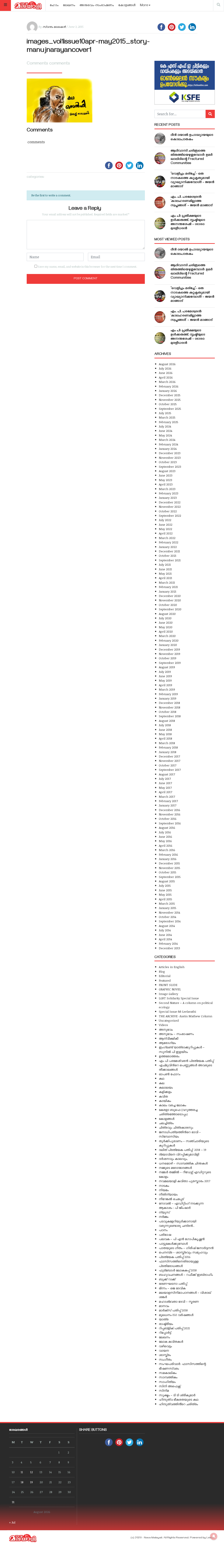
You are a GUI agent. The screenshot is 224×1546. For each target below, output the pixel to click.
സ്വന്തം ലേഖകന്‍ (54, 27)
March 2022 (167, 538)
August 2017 (167, 774)
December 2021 (169, 551)
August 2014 (167, 926)
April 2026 (166, 377)
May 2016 (165, 841)
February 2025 (168, 422)
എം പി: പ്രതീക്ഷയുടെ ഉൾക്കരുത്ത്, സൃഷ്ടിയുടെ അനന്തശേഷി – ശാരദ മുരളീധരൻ (188, 222)
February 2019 (168, 694)
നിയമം (164, 1190)
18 (22, 1482)
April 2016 (165, 845)
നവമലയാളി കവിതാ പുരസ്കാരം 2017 (184, 1181)
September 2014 (169, 921)
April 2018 (165, 738)
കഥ (161, 1078)
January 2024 (168, 449)
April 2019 (165, 685)
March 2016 (167, 850)
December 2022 (169, 502)
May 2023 (165, 480)
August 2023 (167, 471)
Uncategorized (169, 1020)
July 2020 (165, 618)
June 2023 (165, 475)
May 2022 (165, 529)
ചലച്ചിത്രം (166, 1123)
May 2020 (165, 627)
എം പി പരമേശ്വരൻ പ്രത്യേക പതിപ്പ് (186, 1061)
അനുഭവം (166, 1029)
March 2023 (167, 489)
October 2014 (167, 917)
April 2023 (166, 484)
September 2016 (170, 823)
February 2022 (168, 542)
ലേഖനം (69, 5)
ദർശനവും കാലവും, (173, 1159)
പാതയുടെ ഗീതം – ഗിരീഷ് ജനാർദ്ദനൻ (186, 1248)
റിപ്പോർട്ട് (165, 1332)
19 (31, 1482)
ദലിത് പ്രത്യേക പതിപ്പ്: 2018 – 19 (182, 1150)
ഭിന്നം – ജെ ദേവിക (172, 1288)
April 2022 (166, 533)
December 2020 (170, 596)
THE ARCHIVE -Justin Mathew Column (185, 1016)
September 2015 (170, 877)
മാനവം (164, 1306)
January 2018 (167, 752)
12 (31, 1472)
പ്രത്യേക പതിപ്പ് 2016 (175, 1257)
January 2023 (168, 498)
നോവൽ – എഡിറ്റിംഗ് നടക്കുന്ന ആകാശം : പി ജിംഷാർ (181, 1205)
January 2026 (168, 391)
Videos (163, 1025)
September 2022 (170, 515)
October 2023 (168, 462)
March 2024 (167, 440)
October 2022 (168, 511)
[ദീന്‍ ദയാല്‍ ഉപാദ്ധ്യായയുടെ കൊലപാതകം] (159, 139)
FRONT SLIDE (168, 985)
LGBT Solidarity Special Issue (179, 998)
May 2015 (165, 894)
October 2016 (168, 819)
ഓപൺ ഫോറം (169, 1074)
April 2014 (165, 939)
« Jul (12, 1522)
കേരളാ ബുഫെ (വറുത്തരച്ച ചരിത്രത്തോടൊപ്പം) (178, 1112)
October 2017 (167, 765)
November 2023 (170, 457)
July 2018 (165, 725)
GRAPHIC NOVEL (170, 989)
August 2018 (167, 721)
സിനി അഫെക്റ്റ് (169, 1386)
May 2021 (165, 573)
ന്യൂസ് (164, 1212)
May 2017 (165, 787)
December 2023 (169, 453)
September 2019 (170, 663)
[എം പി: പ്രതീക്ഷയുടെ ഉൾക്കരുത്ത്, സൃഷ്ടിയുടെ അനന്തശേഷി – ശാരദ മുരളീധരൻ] (159, 223)
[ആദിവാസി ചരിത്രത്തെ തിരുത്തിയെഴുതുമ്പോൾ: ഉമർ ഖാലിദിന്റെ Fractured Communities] (159, 158)
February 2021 (168, 587)
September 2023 (170, 466)
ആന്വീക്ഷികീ (168, 1038)
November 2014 (169, 912)
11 (22, 1472)
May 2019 (165, 680)
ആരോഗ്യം (167, 1043)
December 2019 (169, 649)
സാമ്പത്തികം (168, 1377)
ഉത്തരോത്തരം (169, 1056)
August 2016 (167, 827)
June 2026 (166, 373)
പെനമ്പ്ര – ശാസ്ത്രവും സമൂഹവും (183, 1252)
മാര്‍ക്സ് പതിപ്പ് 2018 (173, 1310)
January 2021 (167, 591)
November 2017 (169, 761)
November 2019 (169, 654)
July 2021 (165, 564)
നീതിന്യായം (168, 1194)
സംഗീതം (165, 1359)
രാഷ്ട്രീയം (166, 1324)
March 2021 (167, 582)
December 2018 (169, 703)
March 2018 (167, 743)
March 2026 (167, 382)
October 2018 (167, 712)
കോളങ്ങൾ (127, 5)
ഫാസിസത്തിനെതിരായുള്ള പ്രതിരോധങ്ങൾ (178, 1263)
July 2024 (165, 426)
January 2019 (167, 698)
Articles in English (171, 967)
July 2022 (165, 520)
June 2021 (165, 569)
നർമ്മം (163, 1216)
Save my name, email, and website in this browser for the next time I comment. (87, 267)
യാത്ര (163, 1319)
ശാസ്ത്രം (165, 1355)
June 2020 (166, 622)
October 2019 (167, 658)
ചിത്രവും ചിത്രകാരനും (176, 1127)
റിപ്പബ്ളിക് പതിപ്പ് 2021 (174, 1328)
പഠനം (163, 1230)
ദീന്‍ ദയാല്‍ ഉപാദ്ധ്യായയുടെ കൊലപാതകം (192, 137)
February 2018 (168, 747)
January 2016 (168, 859)
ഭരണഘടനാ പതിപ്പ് (173, 1283)
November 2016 (169, 814)
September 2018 (170, 716)
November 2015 (169, 868)
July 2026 (165, 368)
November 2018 (169, 707)
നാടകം (164, 1185)
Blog (162, 971)
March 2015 (167, 903)
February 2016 (168, 854)
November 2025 (170, 400)
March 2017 (167, 796)
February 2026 (168, 386)
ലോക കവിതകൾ (171, 1341)
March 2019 (167, 689)
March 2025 (167, 417)
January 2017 (167, 805)
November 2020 (170, 600)
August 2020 (167, 614)
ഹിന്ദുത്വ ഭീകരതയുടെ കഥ (178, 1399)
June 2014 (165, 935)
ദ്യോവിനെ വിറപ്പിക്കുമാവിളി (179, 1154)
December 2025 (169, 395)
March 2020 (167, 636)
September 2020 (170, 609)
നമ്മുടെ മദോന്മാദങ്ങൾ (175, 1168)
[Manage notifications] (213, 1536)
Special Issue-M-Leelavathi (177, 1011)
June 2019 (165, 676)
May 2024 (165, 435)
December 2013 (169, 948)
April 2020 (166, 631)
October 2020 (168, 605)
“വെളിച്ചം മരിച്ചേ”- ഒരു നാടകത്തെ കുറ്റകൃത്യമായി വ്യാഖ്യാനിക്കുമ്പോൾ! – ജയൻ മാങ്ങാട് (192, 180)
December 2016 (169, 810)
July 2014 (165, 930)
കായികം (165, 1101)
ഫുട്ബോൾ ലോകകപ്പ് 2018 (178, 1270)
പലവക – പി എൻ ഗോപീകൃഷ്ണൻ (182, 1239)
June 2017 (165, 783)
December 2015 (169, 863)
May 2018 (165, 734)
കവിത (163, 1096)
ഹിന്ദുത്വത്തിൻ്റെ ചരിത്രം (178, 1404)
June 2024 (165, 431)
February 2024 (168, 444)
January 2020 (168, 645)
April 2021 (165, 578)
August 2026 (167, 364)
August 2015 (167, 881)
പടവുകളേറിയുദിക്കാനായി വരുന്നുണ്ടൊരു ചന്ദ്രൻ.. (177, 1223)
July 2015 (165, 885)
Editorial (164, 976)
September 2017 (170, 770)
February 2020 (168, 640)
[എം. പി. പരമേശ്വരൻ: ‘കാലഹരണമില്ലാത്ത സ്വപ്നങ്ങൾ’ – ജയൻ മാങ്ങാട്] (159, 202)
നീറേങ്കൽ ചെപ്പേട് (171, 1199)
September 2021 (170, 560)
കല (161, 1083)
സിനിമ (164, 1390)
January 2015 (167, 908)
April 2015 (165, 899)
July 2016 (165, 832)
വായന (164, 1350)
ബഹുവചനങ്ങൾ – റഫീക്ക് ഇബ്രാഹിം (186, 1274)
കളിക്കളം (165, 1092)
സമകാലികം (168, 1373)
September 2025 (170, 409)
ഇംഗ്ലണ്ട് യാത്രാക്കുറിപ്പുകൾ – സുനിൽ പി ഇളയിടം (182, 1049)
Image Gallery (168, 994)
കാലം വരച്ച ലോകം (172, 1105)
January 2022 (168, 547)
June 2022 (165, 524)
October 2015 (167, 872)
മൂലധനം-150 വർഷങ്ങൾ (176, 1315)
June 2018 (165, 730)
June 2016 (165, 836)
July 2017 (165, 778)
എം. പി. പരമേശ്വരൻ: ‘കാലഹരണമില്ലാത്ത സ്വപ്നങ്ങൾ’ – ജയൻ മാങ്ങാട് (192, 201)
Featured (165, 980)
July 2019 (165, 672)
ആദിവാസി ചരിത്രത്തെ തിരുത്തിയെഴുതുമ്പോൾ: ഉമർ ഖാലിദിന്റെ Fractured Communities (192, 157)
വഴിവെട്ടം (165, 1346)
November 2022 (170, 506)
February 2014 (168, 943)
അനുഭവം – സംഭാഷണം (176, 1034)
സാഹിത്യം (167, 1382)
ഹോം (54, 5)
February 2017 (168, 801)
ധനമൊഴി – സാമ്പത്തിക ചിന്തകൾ (183, 1163)
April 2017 (165, 792)
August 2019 (167, 667)
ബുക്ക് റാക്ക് (167, 1279)
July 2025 (165, 413)
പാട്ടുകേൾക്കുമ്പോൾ (173, 1243)
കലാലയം (166, 1087)
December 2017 (169, 756)
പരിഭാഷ (165, 1234)
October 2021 (167, 555)
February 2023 (168, 493)
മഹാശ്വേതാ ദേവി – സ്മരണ (179, 1301)
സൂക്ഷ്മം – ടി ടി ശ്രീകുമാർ (177, 1395)
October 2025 (168, 404)
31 (13, 1502)
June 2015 (165, 890)
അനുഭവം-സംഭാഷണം (97, 5)
